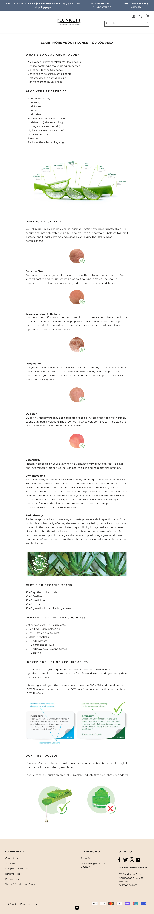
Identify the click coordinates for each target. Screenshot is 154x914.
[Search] (147, 23)
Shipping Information (17, 868)
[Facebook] (119, 859)
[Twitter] (125, 859)
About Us (86, 858)
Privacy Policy (13, 878)
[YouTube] (138, 859)
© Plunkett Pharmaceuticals (23, 904)
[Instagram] (132, 859)
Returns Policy (13, 873)
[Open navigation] (6, 22)
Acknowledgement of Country (93, 865)
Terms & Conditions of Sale (20, 884)
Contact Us (11, 858)
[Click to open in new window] (140, 15)
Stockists (10, 863)
